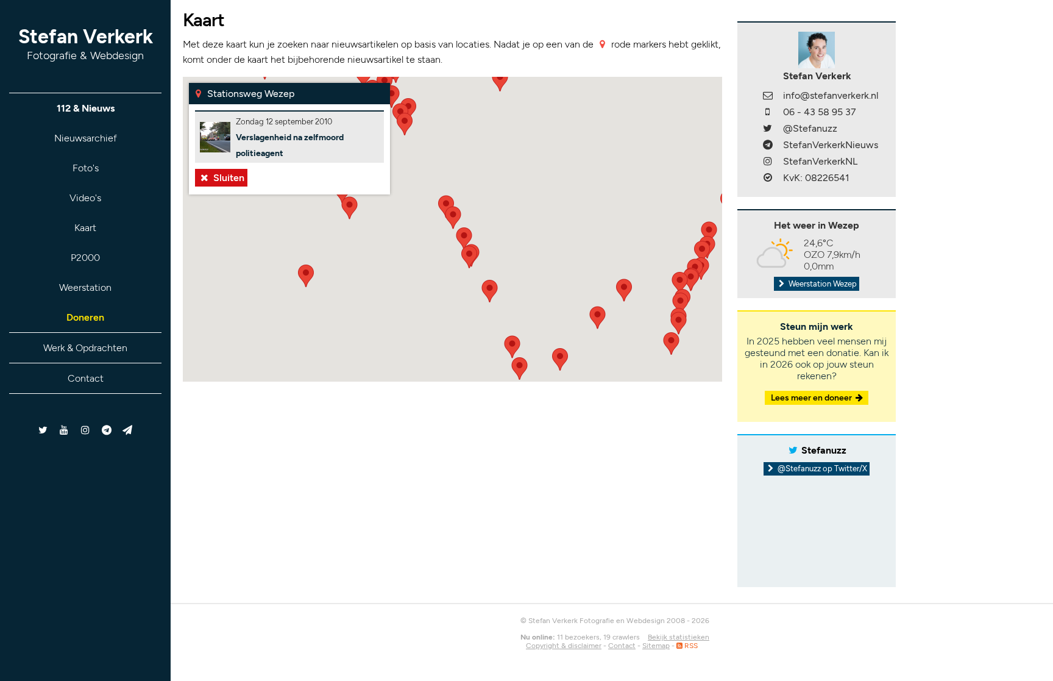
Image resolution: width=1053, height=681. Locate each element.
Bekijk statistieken (678, 637)
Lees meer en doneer (812, 398)
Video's (85, 198)
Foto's (86, 168)
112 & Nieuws (86, 108)
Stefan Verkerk (85, 43)
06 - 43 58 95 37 (819, 112)
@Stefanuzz (810, 128)
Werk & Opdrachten (85, 348)
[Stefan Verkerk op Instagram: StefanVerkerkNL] (85, 430)
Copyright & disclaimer (563, 645)
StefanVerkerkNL (820, 161)
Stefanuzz (823, 450)
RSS (690, 645)
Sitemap (656, 645)
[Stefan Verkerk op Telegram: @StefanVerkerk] (127, 430)
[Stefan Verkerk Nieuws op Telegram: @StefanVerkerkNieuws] (106, 430)
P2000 (85, 257)
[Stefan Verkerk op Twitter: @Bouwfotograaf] (43, 430)
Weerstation (85, 287)
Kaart (85, 228)
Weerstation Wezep (822, 283)
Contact (86, 378)
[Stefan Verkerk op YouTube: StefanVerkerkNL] (64, 430)
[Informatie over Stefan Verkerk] (816, 49)
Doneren (85, 317)
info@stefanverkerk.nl (831, 95)
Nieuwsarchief (85, 138)
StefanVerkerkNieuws (830, 145)
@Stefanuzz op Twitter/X (821, 468)
